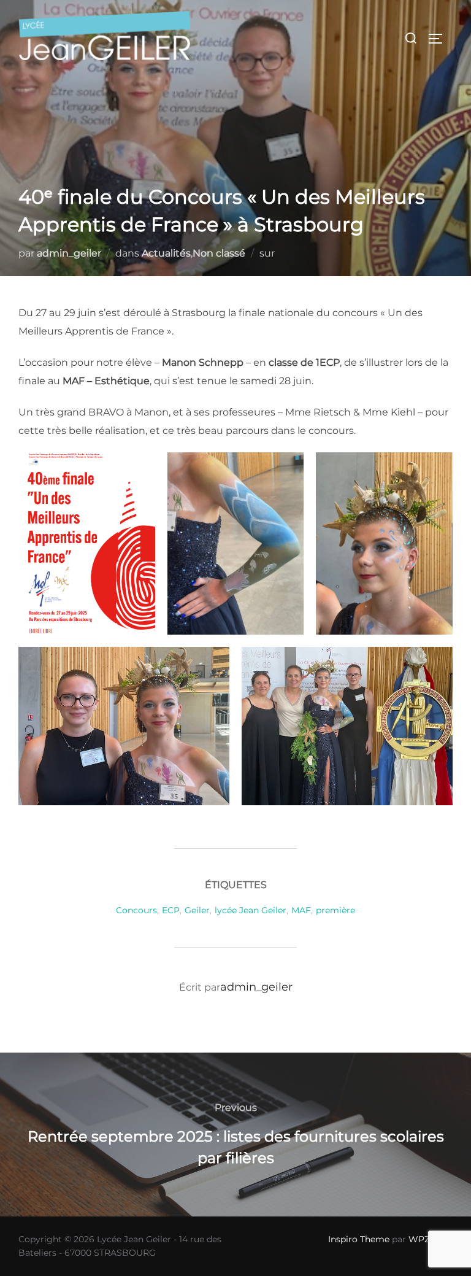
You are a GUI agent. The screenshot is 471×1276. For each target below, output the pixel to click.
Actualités (166, 253)
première (335, 910)
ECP (171, 910)
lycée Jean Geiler (250, 910)
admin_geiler (69, 253)
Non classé (219, 253)
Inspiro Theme (358, 1239)
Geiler (197, 910)
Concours (136, 910)
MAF (301, 910)
